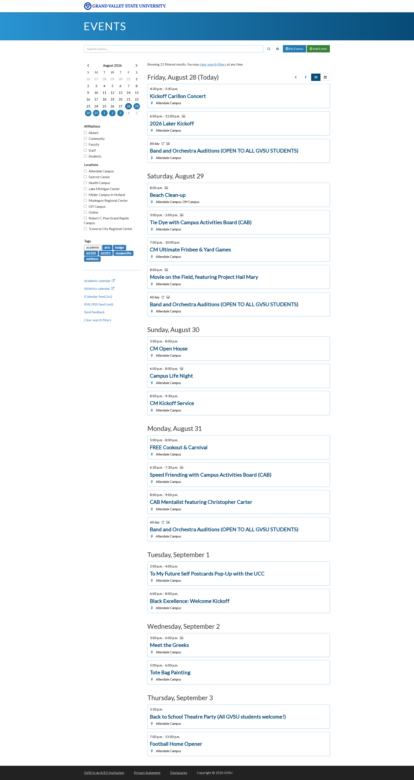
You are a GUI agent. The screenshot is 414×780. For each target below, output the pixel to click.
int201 (106, 253)
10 (96, 93)
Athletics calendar (97, 288)
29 (112, 79)
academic (92, 247)
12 (112, 93)
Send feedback (94, 312)
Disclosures (178, 773)
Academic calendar (97, 281)
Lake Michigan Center (103, 189)
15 (137, 93)
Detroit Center (98, 177)
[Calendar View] (325, 77)
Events (105, 26)
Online (92, 212)
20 (120, 99)
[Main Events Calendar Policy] (277, 48)
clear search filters (213, 64)
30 (120, 79)
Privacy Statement (147, 773)
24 (96, 106)
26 (88, 79)
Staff (91, 150)
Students (94, 156)
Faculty (93, 144)
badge (119, 247)
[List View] (316, 77)
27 (96, 79)
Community (96, 138)
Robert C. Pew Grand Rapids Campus (106, 220)
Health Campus (98, 183)
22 (137, 99)
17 (96, 99)
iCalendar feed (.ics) (98, 296)
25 (104, 106)
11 (104, 93)
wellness (92, 259)
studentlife (123, 253)
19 (112, 99)
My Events (296, 48)
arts (107, 247)
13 (120, 93)
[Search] (268, 48)
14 (128, 93)
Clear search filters (97, 320)
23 (88, 106)
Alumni (92, 133)
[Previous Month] (88, 65)
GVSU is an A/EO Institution (104, 773)
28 (104, 79)
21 (128, 99)
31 (128, 79)
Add (319, 48)
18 (104, 99)
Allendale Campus (100, 171)
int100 (91, 253)
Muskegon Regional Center (107, 200)
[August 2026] (295, 77)
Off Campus (96, 206)
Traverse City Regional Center (109, 229)
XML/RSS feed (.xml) (98, 304)
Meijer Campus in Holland (106, 195)
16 (88, 99)
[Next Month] (136, 65)
